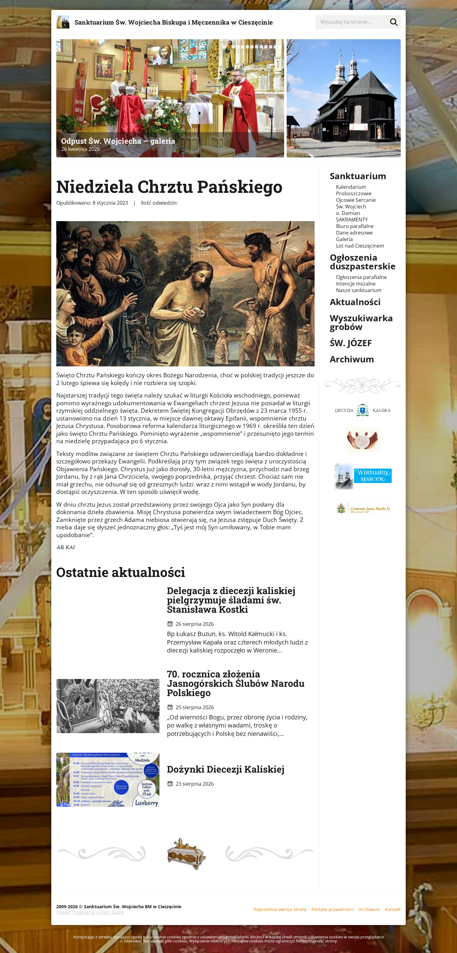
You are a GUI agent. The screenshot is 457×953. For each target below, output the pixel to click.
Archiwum (352, 359)
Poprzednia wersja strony (280, 909)
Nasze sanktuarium (358, 290)
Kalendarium (351, 187)
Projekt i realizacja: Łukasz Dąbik (90, 912)
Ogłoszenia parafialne (361, 277)
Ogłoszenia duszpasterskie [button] (363, 261)
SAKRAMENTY (352, 219)
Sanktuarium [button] (358, 176)
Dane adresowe (354, 232)
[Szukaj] (393, 21)
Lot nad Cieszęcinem (360, 245)
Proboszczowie (354, 193)
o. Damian (348, 213)
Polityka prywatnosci (333, 909)
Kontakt (393, 909)
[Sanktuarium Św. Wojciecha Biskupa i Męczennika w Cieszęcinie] (344, 98)
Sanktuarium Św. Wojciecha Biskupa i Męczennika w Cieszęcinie (174, 22)
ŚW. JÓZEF (351, 343)
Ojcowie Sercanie (356, 200)
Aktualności (355, 302)
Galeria (344, 239)
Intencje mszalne (356, 283)
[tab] (224, 47)
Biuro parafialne (355, 226)
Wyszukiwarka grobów (361, 322)
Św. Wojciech (351, 206)
